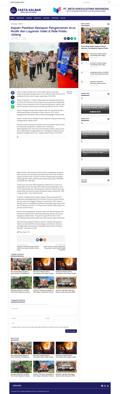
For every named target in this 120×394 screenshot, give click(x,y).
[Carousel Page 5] (100, 111)
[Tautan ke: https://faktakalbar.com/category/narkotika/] (108, 94)
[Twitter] (41, 239)
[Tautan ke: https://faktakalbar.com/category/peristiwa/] (108, 119)
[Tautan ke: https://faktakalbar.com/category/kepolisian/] (108, 24)
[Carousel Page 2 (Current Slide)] (93, 111)
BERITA (12, 39)
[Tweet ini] (68, 38)
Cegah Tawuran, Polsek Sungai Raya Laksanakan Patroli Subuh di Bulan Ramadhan (54, 247)
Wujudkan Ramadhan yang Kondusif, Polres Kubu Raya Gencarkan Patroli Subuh (28, 247)
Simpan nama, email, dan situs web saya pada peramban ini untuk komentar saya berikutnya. (40, 327)
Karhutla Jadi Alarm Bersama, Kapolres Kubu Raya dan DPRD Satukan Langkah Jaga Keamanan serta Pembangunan (66, 291)
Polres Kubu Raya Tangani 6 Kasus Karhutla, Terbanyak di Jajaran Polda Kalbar (20, 272)
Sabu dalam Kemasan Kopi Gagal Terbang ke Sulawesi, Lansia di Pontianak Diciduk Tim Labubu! (94, 107)
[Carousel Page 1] (91, 111)
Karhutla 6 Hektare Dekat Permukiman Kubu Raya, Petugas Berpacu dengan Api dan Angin (43, 272)
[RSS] (44, 239)
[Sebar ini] (65, 38)
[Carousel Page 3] (95, 111)
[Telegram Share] (71, 38)
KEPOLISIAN (17, 39)
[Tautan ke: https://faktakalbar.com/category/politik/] (108, 180)
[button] (109, 2)
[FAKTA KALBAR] (25, 10)
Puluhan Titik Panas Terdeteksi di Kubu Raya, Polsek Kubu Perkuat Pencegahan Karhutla (43, 291)
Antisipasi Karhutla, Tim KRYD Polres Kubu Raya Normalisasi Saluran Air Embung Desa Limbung (20, 291)
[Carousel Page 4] (97, 111)
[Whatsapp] (75, 38)
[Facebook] (37, 239)
